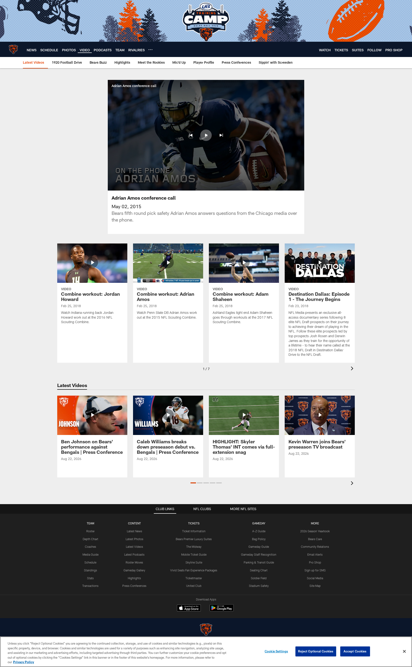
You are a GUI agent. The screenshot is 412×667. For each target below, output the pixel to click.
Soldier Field (259, 578)
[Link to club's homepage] (13, 49)
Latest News (134, 531)
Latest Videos (134, 546)
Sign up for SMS (315, 570)
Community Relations (315, 546)
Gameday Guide (258, 546)
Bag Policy (259, 539)
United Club (193, 585)
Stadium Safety (259, 585)
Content (134, 523)
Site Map (315, 585)
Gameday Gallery (134, 570)
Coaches (90, 546)
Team (90, 523)
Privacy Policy (23, 662)
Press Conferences (134, 585)
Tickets (194, 523)
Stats (90, 578)
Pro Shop (315, 562)
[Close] (404, 651)
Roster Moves (134, 562)
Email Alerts (315, 554)
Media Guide (90, 554)
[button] (190, 135)
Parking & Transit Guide (259, 562)
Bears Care (315, 539)
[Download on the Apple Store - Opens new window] (188, 609)
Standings (90, 570)
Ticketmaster (193, 578)
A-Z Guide (258, 531)
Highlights (134, 578)
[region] (206, 651)
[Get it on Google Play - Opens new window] (221, 610)
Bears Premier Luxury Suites (194, 539)
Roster (90, 531)
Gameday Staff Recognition (258, 554)
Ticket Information (194, 531)
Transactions (90, 585)
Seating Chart (259, 570)
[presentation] (353, 369)
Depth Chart (90, 539)
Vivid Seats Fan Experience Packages (193, 570)
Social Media (315, 578)
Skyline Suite (193, 562)
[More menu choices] (150, 50)
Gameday (258, 523)
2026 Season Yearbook (315, 531)
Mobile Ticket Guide (193, 554)
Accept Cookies (355, 651)
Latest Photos (134, 539)
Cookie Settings (276, 651)
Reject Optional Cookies (316, 651)
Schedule (90, 562)
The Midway (193, 546)
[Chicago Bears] (206, 630)
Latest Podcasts (134, 554)
